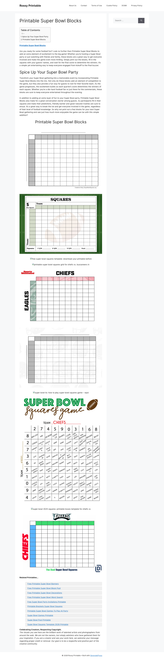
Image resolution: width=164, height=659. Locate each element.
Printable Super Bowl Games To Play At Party (47, 611)
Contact (84, 5)
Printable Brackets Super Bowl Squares (44, 606)
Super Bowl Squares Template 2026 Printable (47, 624)
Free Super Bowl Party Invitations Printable (46, 602)
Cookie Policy (111, 5)
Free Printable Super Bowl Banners (43, 584)
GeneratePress (96, 655)
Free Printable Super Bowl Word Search (45, 597)
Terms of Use (96, 5)
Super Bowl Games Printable (40, 615)
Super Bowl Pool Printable (39, 620)
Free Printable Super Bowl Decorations (44, 593)
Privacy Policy (136, 5)
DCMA (124, 5)
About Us (72, 5)
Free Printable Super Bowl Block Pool (44, 588)
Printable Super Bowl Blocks (34, 39)
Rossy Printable (30, 5)
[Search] (141, 20)
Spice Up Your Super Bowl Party (35, 37)
